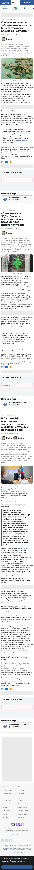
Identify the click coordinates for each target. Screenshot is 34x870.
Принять (17, 867)
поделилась (8, 147)
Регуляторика (7, 790)
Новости (9, 19)
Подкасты (21, 793)
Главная (3, 19)
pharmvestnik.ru (18, 852)
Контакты (21, 817)
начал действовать (20, 141)
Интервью (21, 797)
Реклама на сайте (23, 814)
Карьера (5, 803)
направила (21, 682)
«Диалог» (5, 337)
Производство (7, 793)
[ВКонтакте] (7, 162)
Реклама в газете (23, 810)
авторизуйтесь (21, 201)
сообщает (17, 496)
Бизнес (5, 814)
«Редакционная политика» (17, 831)
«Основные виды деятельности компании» (17, 830)
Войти (28, 2)
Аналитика (6, 807)
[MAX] (5, 162)
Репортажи (21, 786)
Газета (20, 800)
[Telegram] (2, 162)
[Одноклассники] (10, 162)
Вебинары (21, 790)
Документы (6, 810)
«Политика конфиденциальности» (17, 829)
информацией (23, 548)
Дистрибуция (7, 800)
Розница (14, 19)
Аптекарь (5, 817)
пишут (27, 559)
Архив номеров (22, 807)
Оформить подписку (24, 803)
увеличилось (24, 131)
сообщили (12, 87)
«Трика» (23, 335)
